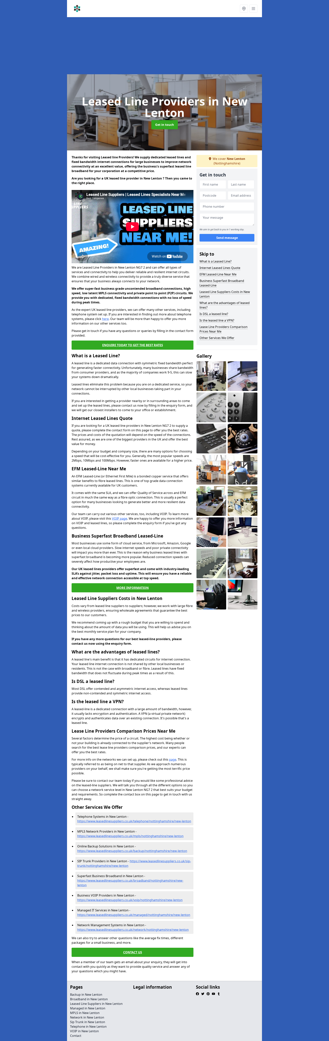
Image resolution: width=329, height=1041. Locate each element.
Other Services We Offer (217, 338)
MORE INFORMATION (132, 588)
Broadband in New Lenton (89, 999)
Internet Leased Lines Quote (220, 268)
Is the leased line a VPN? (217, 320)
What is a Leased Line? (216, 261)
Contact (75, 1036)
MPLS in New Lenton (85, 1013)
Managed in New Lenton (87, 1008)
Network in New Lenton (87, 1017)
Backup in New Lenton (86, 994)
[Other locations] (244, 9)
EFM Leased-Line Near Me (218, 274)
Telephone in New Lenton (88, 1026)
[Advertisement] (181, 45)
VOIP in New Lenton (84, 1031)
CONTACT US (132, 952)
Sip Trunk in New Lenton (87, 1022)
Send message (227, 238)
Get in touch (164, 125)
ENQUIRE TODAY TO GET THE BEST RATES (132, 345)
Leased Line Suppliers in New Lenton (96, 1004)
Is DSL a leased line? (214, 314)
